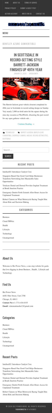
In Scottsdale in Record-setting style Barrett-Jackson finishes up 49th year (26, 62)
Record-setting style (40, 135)
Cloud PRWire (8, 221)
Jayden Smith (33, 73)
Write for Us (27, 13)
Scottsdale (7, 138)
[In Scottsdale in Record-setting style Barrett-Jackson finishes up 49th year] (26, 89)
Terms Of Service (30, 2)
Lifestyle (6, 229)
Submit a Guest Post (28, 8)
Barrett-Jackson (27, 132)
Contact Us (40, 13)
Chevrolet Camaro (19, 135)
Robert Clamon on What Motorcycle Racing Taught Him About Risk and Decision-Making (25, 200)
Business (6, 217)
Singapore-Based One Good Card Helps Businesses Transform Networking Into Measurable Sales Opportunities (22, 179)
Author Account (11, 13)
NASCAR (29, 135)
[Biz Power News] (26, 24)
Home (7, 2)
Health (5, 225)
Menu (5, 33)
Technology (10, 132)
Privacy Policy (10, 8)
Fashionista (21, 409)
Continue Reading (26, 124)
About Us (16, 2)
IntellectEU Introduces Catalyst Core (17, 171)
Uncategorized (8, 237)
